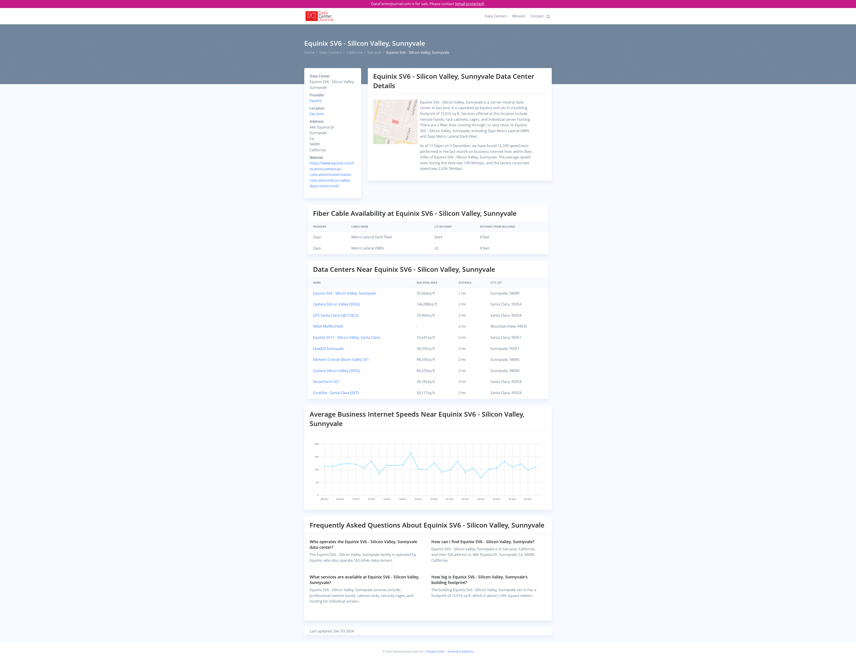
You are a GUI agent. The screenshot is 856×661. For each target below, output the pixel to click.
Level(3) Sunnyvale (328, 348)
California (354, 52)
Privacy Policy (435, 651)
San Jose (374, 52)
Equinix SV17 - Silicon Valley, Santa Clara (346, 337)
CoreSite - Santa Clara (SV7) (336, 392)
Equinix (316, 100)
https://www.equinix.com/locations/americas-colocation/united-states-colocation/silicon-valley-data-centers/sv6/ (332, 174)
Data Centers (496, 16)
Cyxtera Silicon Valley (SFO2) (336, 304)
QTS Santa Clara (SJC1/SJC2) (335, 315)
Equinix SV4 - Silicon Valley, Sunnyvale (344, 293)
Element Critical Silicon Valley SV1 (341, 359)
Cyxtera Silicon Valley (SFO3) (336, 370)
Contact (537, 16)
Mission (518, 16)
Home (309, 52)
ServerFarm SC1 (326, 381)
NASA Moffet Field (328, 326)
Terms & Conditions (460, 651)
